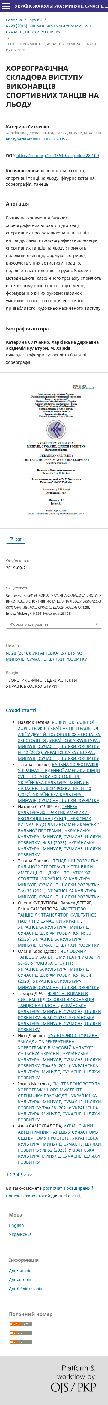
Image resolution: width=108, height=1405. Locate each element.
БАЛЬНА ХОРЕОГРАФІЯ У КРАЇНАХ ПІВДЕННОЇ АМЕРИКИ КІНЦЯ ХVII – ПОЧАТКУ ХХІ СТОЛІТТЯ (59, 770)
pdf (17, 539)
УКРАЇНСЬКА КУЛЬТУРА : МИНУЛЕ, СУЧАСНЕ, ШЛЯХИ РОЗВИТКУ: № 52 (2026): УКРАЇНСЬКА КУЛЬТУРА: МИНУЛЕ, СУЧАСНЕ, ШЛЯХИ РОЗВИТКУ (59, 1150)
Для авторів (20, 1279)
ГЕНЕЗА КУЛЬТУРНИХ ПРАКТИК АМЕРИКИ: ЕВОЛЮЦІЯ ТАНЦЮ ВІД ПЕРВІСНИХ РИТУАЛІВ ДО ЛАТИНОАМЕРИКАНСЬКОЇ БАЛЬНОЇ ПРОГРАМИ (59, 818)
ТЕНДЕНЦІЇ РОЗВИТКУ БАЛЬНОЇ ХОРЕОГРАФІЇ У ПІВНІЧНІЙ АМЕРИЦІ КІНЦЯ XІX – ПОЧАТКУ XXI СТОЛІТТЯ (58, 870)
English (16, 1225)
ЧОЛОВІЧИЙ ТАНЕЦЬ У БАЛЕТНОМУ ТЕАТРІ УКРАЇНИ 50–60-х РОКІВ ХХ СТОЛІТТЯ (59, 957)
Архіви (35, 20)
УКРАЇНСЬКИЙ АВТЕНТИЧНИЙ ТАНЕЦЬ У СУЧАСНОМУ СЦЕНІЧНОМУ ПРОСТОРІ (58, 1132)
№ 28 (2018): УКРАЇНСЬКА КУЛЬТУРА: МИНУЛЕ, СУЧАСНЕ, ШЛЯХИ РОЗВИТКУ (49, 29)
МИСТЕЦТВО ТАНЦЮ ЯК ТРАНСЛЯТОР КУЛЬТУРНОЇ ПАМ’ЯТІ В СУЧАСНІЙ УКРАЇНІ (57, 915)
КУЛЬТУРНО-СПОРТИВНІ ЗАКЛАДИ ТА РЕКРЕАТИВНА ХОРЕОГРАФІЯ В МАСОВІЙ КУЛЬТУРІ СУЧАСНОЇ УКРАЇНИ (58, 1044)
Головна (14, 20)
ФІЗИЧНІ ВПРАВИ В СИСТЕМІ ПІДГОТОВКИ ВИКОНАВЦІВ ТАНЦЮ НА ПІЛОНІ (56, 999)
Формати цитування (29, 624)
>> (30, 1174)
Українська (20, 1234)
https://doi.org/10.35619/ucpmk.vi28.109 (57, 155)
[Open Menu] (6, 6)
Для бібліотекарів (25, 1288)
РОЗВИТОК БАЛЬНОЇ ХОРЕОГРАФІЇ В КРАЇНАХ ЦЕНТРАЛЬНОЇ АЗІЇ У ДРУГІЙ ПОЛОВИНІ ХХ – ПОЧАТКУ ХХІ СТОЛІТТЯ (59, 731)
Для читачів (20, 1270)
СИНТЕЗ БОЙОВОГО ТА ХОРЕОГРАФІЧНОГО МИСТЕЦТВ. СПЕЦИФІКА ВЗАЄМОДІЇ (59, 1090)
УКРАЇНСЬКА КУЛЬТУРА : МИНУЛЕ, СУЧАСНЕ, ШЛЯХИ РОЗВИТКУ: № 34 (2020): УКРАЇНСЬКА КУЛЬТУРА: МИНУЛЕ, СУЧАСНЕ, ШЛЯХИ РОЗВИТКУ (58, 978)
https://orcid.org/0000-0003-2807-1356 (36, 139)
